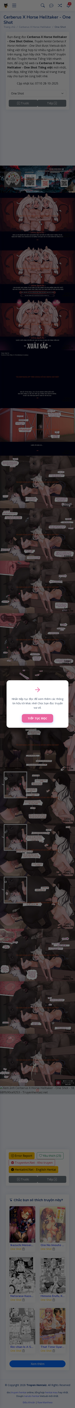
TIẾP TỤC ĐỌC (37, 718)
